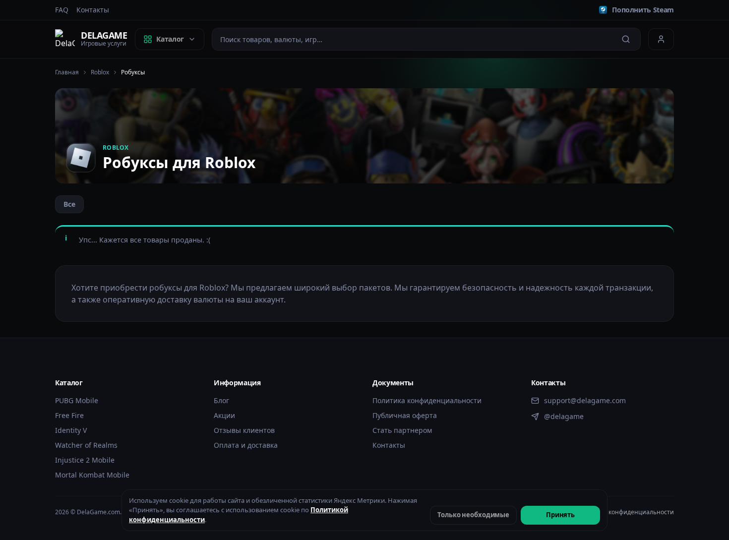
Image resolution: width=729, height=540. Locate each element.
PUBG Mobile (76, 400)
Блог (221, 400)
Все (69, 204)
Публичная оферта (404, 415)
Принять (560, 514)
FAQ (61, 9)
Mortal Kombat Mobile (92, 475)
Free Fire (69, 415)
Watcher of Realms (86, 445)
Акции (224, 415)
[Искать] (625, 39)
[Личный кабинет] (661, 39)
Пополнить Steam (643, 9)
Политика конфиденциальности (427, 400)
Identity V (71, 430)
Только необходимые (473, 514)
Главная (67, 72)
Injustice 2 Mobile (85, 460)
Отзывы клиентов (244, 430)
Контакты (92, 9)
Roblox (100, 72)
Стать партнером (402, 430)
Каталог (170, 39)
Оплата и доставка (246, 445)
